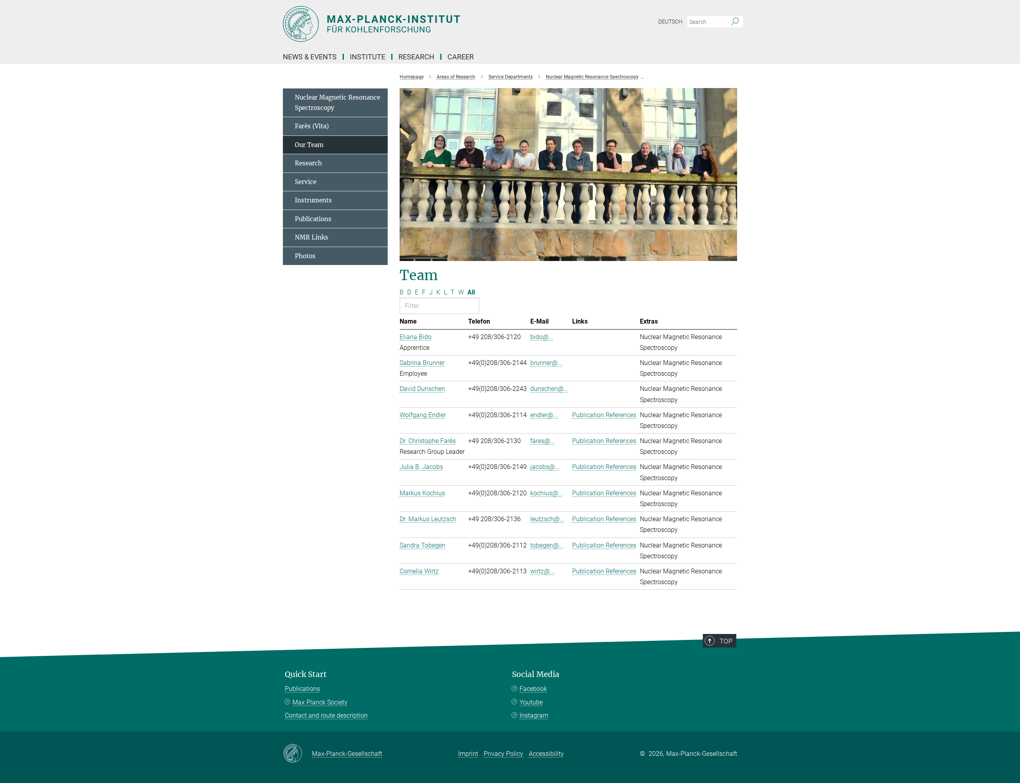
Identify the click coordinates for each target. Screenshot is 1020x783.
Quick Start (306, 674)
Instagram (534, 715)
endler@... (544, 415)
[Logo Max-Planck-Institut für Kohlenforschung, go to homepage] (432, 24)
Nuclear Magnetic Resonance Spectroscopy (337, 103)
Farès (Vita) (312, 126)
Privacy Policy (503, 753)
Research (308, 163)
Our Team (309, 145)
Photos (305, 256)
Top (726, 641)
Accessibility (546, 753)
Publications (313, 219)
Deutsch (670, 21)
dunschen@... (549, 388)
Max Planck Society (319, 702)
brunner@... (546, 363)
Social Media (535, 674)
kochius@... (546, 493)
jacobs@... (545, 467)
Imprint (468, 753)
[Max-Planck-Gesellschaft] (297, 753)
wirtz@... (542, 571)
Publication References (604, 415)
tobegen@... (547, 545)
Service (305, 182)
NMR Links (311, 237)
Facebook (533, 689)
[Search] (735, 21)
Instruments (313, 200)
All (471, 292)
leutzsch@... (547, 519)
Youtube (531, 702)
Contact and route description (326, 715)
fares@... (542, 441)
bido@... (541, 337)
